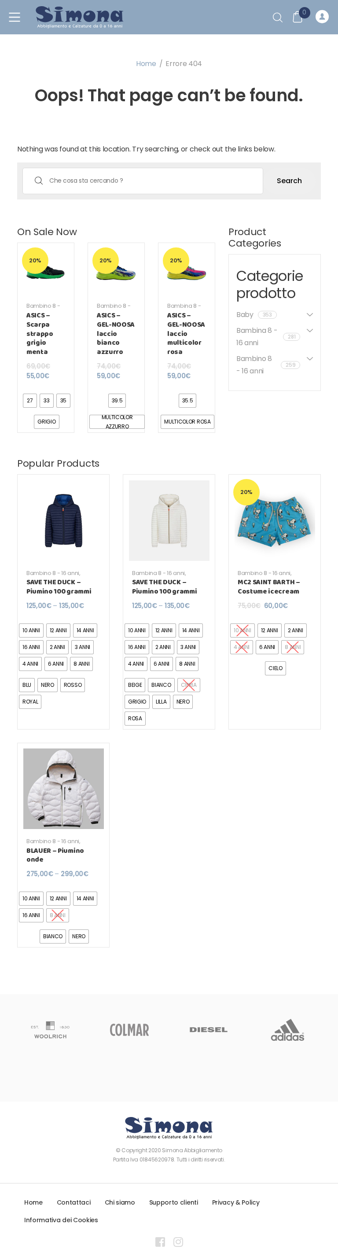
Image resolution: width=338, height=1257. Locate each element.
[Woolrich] (50, 1030)
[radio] (30, 400)
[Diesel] (209, 1030)
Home (146, 64)
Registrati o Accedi (323, 17)
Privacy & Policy (236, 1202)
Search (289, 181)
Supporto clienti (173, 1202)
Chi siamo (120, 1202)
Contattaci (74, 1202)
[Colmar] (129, 1030)
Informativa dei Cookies (61, 1220)
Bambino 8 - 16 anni (43, 309)
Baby (254, 315)
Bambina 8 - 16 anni (184, 309)
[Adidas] (288, 1030)
